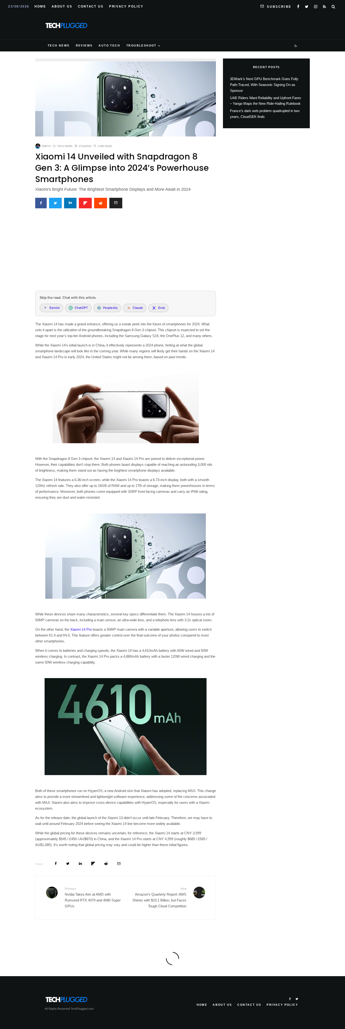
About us (62, 6)
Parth (46, 146)
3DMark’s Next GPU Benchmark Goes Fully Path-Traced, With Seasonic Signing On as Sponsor (264, 85)
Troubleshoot (141, 45)
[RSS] (324, 5)
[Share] (41, 203)
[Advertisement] (125, 252)
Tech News (59, 45)
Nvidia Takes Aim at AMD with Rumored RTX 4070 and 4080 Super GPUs (93, 897)
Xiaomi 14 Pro (81, 629)
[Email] (115, 203)
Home (40, 6)
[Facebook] (298, 5)
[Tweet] (55, 203)
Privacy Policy (126, 6)
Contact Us (91, 6)
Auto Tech (109, 45)
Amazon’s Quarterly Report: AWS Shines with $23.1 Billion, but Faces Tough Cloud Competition (159, 897)
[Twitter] (306, 5)
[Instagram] (315, 5)
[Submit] (100, 203)
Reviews (84, 45)
